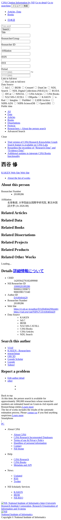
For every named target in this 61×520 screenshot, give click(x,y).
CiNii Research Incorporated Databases (33, 437)
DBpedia (33, 97)
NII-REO (18, 497)
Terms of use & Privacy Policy (29, 440)
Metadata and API (23, 465)
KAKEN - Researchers (19, 350)
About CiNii (20, 434)
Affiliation (6, 50)
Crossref (29, 87)
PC (2, 424)
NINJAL (20, 94)
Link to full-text (9, 78)
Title (3, 32)
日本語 (11, 20)
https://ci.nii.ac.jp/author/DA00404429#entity (36, 309)
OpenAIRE (45, 103)
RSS (16, 478)
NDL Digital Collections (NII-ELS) (30, 90)
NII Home (19, 448)
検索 (26, 6)
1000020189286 (22, 286)
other (10, 380)
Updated (18, 475)
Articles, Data (14, 11)
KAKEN (46, 97)
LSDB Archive (42, 100)
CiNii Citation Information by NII (18, 2)
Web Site (15, 172)
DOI (3, 63)
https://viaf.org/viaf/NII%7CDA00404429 (34, 311)
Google (11, 362)
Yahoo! (11, 364)
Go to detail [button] (41, 2)
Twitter (17, 481)
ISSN (4, 56)
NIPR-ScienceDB (26, 103)
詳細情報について (28, 271)
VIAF (10, 347)
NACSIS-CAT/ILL (14, 97)
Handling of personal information (30, 443)
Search (6, 29)
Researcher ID (8, 44)
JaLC (7, 87)
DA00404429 (21, 297)
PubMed (26, 100)
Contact (17, 446)
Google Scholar (15, 359)
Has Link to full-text (14, 81)
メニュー (17, 6)
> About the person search (33, 128)
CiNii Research (21, 459)
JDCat (8, 94)
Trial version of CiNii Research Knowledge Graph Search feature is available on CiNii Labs (32, 143)
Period (4, 69)
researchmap (14, 353)
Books (11, 14)
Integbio (13, 100)
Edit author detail (16, 378)
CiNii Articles (35, 94)
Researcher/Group (10, 38)
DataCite (42, 87)
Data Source (7, 84)
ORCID (11, 356)
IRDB (17, 87)
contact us (32, 412)
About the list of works (19, 178)
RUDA (55, 90)
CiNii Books (52, 94)
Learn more (28, 407)
